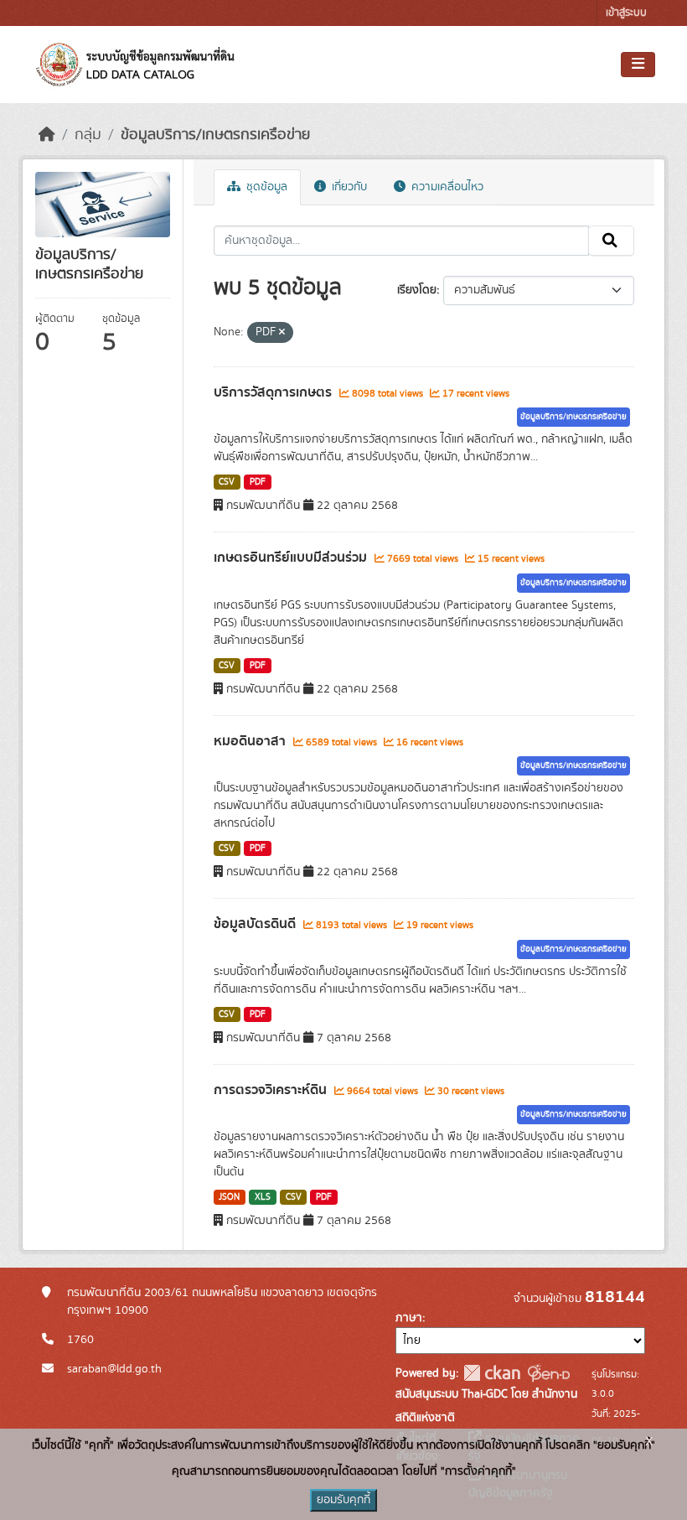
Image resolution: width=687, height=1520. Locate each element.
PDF (258, 482)
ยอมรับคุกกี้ (343, 1499)
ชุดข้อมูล (265, 187)
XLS (263, 1197)
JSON (229, 1197)
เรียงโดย (416, 290)
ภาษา (408, 1318)
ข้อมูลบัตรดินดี (256, 924)
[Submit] (611, 241)
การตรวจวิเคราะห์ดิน (272, 1090)
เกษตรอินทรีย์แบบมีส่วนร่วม (292, 557)
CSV (227, 482)
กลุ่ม (88, 135)
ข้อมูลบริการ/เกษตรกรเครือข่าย (215, 135)
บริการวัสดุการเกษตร (274, 392)
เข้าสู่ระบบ (626, 13)
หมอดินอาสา (251, 741)
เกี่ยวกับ (347, 187)
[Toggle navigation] (638, 64)
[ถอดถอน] (282, 333)
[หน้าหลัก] (47, 135)
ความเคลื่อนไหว (445, 187)
